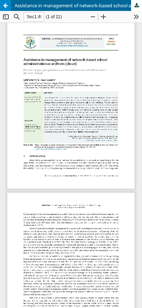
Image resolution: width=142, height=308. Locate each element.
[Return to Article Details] (5, 5)
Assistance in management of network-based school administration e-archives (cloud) (78, 5)
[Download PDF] (136, 5)
